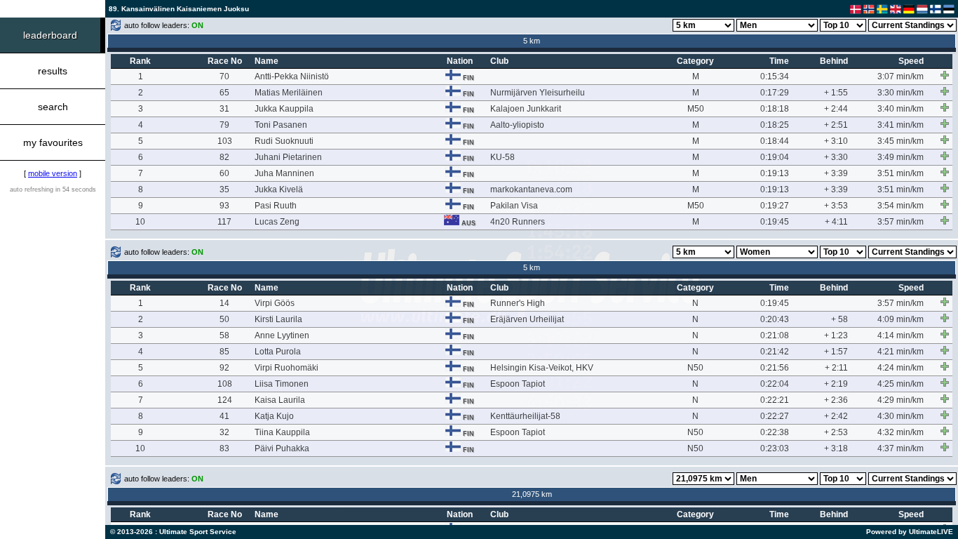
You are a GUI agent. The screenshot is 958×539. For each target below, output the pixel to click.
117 (224, 222)
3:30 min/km (900, 93)
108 (224, 384)
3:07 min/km (900, 76)
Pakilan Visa (514, 206)
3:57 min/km (900, 222)
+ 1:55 (836, 93)
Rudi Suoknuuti (284, 141)
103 (224, 141)
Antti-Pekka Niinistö (292, 76)
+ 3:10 (836, 141)
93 (224, 206)
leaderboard (50, 35)
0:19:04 (774, 157)
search (53, 106)
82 (224, 157)
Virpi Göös (275, 303)
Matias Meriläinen (289, 93)
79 (224, 125)
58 (224, 335)
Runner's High (517, 303)
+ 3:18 (836, 448)
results (52, 70)
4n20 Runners (517, 222)
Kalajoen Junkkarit (525, 109)
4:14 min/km (900, 335)
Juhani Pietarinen (288, 157)
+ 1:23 (836, 335)
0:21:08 (774, 335)
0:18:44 (774, 141)
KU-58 (502, 157)
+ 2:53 (836, 432)
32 (224, 432)
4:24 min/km (900, 368)
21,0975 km (532, 494)
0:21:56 (774, 368)
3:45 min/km (900, 141)
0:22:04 (774, 384)
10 (140, 222)
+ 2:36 (836, 400)
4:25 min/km (900, 384)
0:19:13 (774, 173)
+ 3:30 (836, 157)
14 (224, 303)
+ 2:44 (836, 109)
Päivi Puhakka (282, 448)
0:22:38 (774, 432)
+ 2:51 (836, 125)
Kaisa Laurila (280, 400)
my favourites (53, 142)
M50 (695, 109)
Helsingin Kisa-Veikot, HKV (541, 368)
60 (224, 173)
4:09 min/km (900, 319)
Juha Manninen (284, 173)
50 (224, 319)
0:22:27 (774, 416)
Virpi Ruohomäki (286, 368)
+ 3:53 (836, 206)
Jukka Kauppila (284, 109)
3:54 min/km (900, 206)
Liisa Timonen (282, 384)
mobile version (52, 173)
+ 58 (839, 319)
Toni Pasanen (281, 125)
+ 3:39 (836, 173)
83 (224, 448)
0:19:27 (774, 206)
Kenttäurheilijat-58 (525, 416)
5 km (531, 40)
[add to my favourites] (944, 75)
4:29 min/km (900, 400)
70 (224, 76)
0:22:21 (774, 400)
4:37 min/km (900, 448)
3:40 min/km (900, 109)
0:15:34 (774, 76)
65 (224, 93)
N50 (695, 368)
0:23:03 (774, 448)
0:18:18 (774, 109)
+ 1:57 (836, 352)
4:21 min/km (900, 352)
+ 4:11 (836, 222)
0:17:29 (774, 93)
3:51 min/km (900, 173)
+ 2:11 (836, 368)
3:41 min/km (900, 125)
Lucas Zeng (277, 222)
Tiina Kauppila (282, 432)
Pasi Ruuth (276, 206)
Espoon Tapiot (517, 384)
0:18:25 (774, 125)
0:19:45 (774, 222)
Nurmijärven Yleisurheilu (537, 93)
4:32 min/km (900, 432)
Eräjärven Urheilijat (527, 319)
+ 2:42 (836, 416)
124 (224, 400)
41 (224, 416)
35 (224, 189)
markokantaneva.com (531, 189)
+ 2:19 (836, 384)
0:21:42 (774, 352)
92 (224, 368)
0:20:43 (774, 319)
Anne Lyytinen (282, 335)
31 (224, 109)
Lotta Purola (278, 352)
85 (224, 352)
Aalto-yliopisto (517, 125)
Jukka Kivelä (279, 189)
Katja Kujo (274, 416)
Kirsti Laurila (278, 319)
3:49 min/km (900, 157)
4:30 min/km (900, 416)
